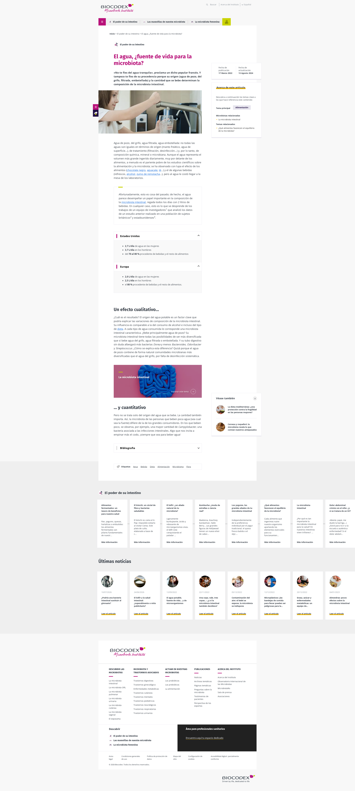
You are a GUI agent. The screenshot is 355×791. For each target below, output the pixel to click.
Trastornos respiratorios (145, 709)
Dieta (152, 466)
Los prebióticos (172, 684)
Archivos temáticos (203, 681)
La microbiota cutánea (115, 706)
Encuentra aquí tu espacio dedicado (204, 737)
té (160, 170)
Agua (135, 466)
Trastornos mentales (143, 697)
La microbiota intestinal (229, 119)
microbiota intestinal (133, 202)
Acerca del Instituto (230, 4)
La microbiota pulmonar (115, 693)
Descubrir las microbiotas (116, 671)
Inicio (112, 33)
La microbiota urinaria (115, 699)
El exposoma (115, 718)
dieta (120, 329)
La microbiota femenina (207, 22)
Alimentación (164, 466)
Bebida (144, 466)
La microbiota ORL (117, 687)
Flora (188, 466)
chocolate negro (136, 170)
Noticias (198, 677)
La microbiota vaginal (115, 713)
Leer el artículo (108, 613)
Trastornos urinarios (143, 713)
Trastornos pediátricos (144, 701)
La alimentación (172, 689)
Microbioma (178, 466)
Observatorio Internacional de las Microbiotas (232, 682)
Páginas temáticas (202, 685)
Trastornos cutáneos (143, 693)
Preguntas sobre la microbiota (203, 691)
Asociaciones (224, 696)
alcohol (131, 174)
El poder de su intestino (125, 22)
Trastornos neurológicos (145, 705)
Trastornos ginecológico (145, 684)
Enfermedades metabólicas (146, 689)
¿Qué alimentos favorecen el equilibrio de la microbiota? (236, 129)
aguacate (152, 170)
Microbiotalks (224, 688)
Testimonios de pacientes (201, 697)
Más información (109, 542)
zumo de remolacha (148, 174)
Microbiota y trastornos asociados (146, 671)
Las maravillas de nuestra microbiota (166, 22)
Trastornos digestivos (143, 680)
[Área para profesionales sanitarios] (226, 21)
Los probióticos (172, 680)
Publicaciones (202, 669)
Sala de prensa (225, 692)
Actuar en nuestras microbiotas (176, 671)
